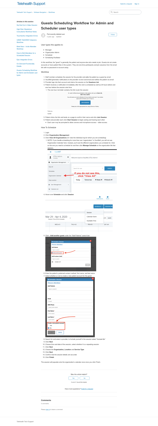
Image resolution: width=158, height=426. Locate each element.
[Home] (31, 4)
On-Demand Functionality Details (26, 64)
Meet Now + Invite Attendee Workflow (26, 47)
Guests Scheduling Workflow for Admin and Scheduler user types (27, 72)
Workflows (51, 12)
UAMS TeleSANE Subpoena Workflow (27, 41)
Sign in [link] (137, 4)
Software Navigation (40, 12)
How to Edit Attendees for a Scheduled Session (26, 54)
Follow (113, 34)
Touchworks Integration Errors (27, 36)
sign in (48, 409)
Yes (73, 378)
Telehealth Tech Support (24, 12)
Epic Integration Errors (24, 59)
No (84, 378)
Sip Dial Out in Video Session (27, 25)
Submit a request (126, 4)
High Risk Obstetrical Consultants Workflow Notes (27, 30)
